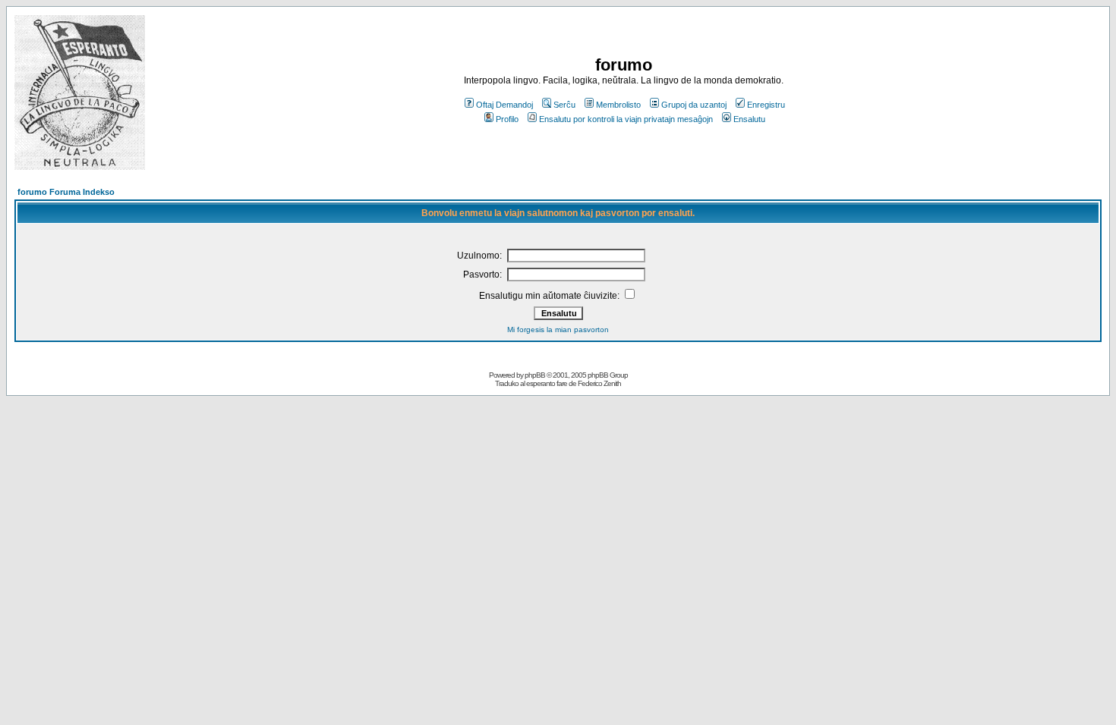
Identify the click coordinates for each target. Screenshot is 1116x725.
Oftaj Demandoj (504, 104)
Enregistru (766, 104)
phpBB (535, 375)
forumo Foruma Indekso (66, 191)
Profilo (507, 119)
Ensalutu (749, 119)
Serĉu (564, 104)
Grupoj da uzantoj (694, 104)
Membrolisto (618, 104)
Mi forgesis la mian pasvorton (558, 329)
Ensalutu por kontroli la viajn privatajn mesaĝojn (626, 119)
